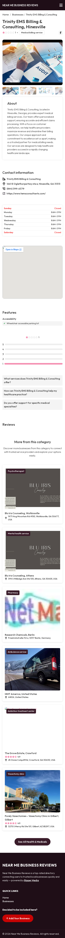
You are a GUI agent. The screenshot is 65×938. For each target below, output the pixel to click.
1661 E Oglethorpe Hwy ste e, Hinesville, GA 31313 (33, 183)
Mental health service (18, 533)
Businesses (17, 14)
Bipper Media (31, 880)
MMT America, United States (21, 693)
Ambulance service (17, 652)
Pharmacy (13, 592)
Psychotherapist (16, 471)
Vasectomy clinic (16, 774)
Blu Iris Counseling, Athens (19, 575)
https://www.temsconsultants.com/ (26, 193)
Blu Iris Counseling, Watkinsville (22, 513)
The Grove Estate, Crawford (20, 753)
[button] (59, 62)
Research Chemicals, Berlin (20, 634)
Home (5, 14)
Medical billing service (31, 32)
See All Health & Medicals (32, 841)
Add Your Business (19, 918)
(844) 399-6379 (15, 188)
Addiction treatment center (21, 711)
